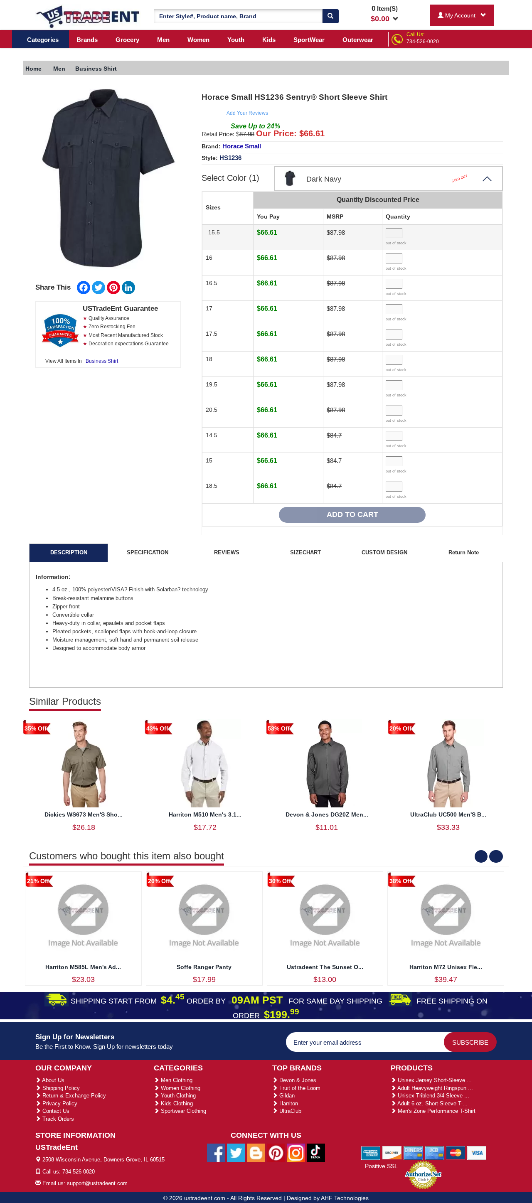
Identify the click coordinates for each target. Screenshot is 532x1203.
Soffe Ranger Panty (204, 967)
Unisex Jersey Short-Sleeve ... (434, 1080)
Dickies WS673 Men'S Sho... (83, 814)
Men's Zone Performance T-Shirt (435, 1111)
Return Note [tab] (463, 552)
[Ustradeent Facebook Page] (216, 1152)
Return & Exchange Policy (73, 1095)
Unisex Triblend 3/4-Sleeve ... (432, 1095)
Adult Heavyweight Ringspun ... (434, 1088)
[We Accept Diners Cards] (413, 1152)
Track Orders (57, 1119)
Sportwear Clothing (182, 1111)
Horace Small (241, 146)
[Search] (330, 16)
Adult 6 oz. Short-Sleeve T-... (432, 1103)
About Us (52, 1080)
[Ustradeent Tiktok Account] (316, 1152)
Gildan (286, 1095)
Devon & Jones (297, 1080)
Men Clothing (175, 1080)
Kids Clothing (176, 1103)
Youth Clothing (177, 1095)
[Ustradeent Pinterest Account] (276, 1152)
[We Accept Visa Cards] (477, 1152)
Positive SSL (381, 1166)
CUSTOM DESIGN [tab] (384, 552)
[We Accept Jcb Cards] (434, 1152)
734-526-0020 (422, 41)
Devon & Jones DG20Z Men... (327, 814)
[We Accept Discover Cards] (392, 1152)
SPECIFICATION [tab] (147, 552)
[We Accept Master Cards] (456, 1152)
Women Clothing (179, 1088)
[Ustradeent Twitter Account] (236, 1152)
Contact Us (55, 1111)
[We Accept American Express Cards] (371, 1152)
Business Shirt (102, 361)
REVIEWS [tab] (226, 552)
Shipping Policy (60, 1088)
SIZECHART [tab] (305, 552)
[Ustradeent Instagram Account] (296, 1152)
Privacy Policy (59, 1103)
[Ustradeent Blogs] (256, 1152)
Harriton (288, 1103)
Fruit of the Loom (299, 1088)
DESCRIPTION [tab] (68, 552)
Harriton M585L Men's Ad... (83, 967)
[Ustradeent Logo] (88, 16)
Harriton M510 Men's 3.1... (205, 814)
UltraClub (289, 1111)
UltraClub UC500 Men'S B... (448, 814)
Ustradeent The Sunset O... (325, 967)
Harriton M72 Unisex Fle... (445, 967)
